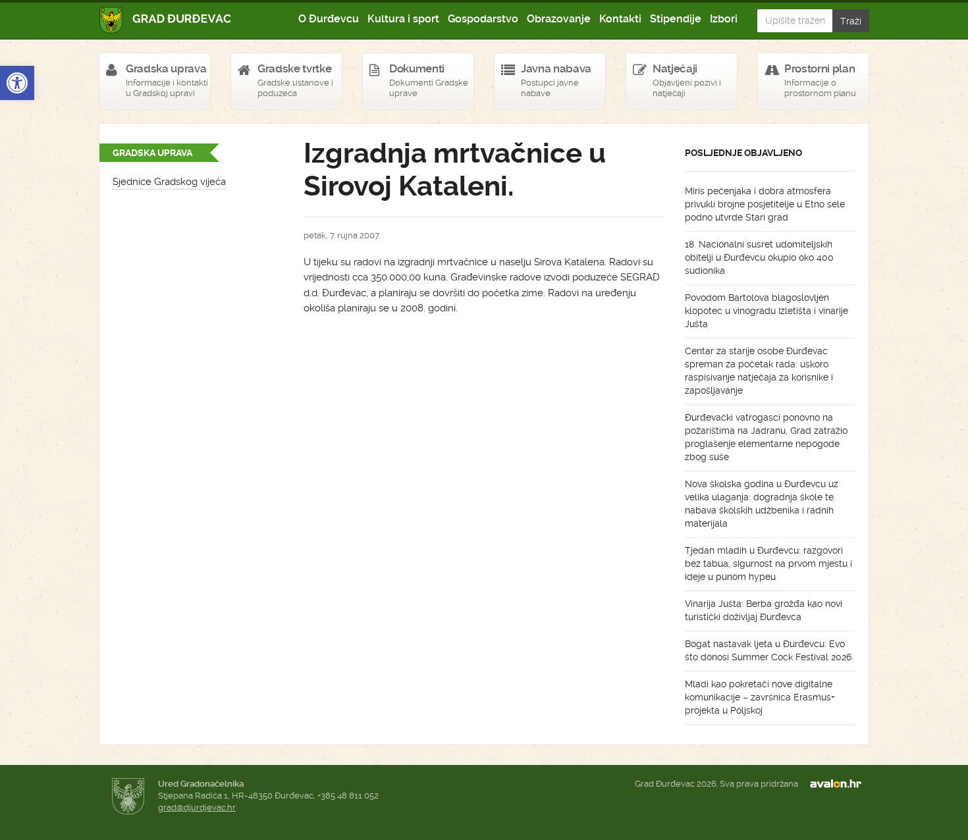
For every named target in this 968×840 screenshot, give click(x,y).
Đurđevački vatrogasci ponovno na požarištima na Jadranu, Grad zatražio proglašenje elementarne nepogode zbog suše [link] (766, 437)
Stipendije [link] (675, 19)
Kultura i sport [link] (403, 19)
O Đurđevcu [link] (328, 19)
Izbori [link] (724, 19)
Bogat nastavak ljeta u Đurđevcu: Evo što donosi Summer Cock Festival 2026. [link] (769, 650)
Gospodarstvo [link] (483, 19)
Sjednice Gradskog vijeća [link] (169, 182)
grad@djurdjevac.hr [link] (197, 807)
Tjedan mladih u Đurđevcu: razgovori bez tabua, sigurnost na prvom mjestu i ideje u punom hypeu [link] (768, 563)
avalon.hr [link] (839, 784)
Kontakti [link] (620, 19)
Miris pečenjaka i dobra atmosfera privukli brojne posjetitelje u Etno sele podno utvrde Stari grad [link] (765, 204)
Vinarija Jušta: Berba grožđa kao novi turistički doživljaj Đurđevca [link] (763, 610)
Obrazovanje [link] (559, 19)
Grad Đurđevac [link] (165, 20)
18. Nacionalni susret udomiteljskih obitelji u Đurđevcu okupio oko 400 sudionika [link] (759, 257)
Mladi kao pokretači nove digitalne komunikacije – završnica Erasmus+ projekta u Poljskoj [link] (760, 697)
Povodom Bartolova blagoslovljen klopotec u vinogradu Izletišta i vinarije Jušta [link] (766, 310)
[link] (17, 83)
